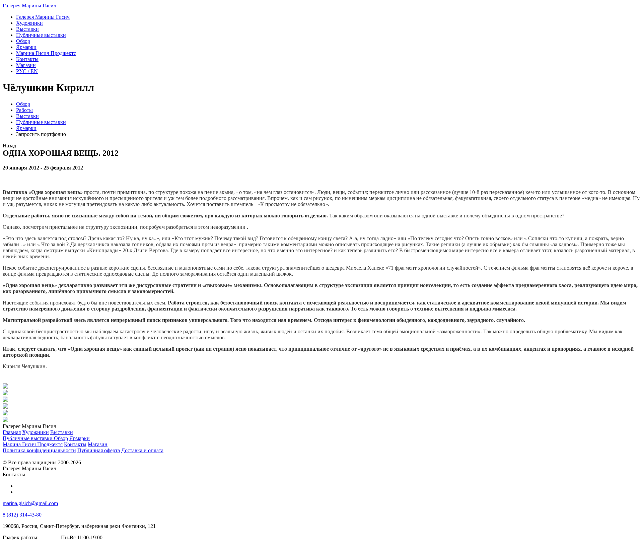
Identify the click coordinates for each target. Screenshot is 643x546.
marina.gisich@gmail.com (30, 503)
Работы (24, 110)
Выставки (27, 116)
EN (27, 71)
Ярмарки (26, 128)
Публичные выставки (41, 122)
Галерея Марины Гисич (29, 5)
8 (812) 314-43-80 (22, 515)
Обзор (23, 104)
